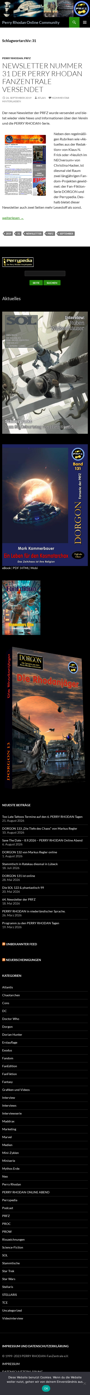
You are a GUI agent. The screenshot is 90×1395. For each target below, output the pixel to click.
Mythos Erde (10, 1168)
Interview (8, 1097)
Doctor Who (10, 1019)
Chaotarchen (11, 995)
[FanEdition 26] (21, 607)
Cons (5, 1003)
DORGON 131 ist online (18, 876)
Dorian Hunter (12, 1034)
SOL (5, 1255)
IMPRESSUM (11, 1364)
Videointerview (12, 1318)
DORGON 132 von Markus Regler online (29, 852)
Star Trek (8, 1271)
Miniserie (8, 1160)
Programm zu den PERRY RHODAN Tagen (30, 923)
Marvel (7, 1137)
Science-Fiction (12, 1247)
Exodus (7, 1050)
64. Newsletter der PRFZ (19, 899)
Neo (5, 1176)
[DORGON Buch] (45, 718)
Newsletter (34, 233)
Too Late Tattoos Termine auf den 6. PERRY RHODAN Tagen (42, 816)
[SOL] (45, 372)
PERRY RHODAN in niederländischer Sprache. (33, 911)
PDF (16, 568)
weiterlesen (13, 218)
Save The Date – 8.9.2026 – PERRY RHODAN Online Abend (42, 840)
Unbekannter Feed (21, 944)
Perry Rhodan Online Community (31, 22)
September (66, 233)
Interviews (9, 1105)
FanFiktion (9, 1074)
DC (4, 1011)
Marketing (9, 1129)
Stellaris (7, 1287)
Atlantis (7, 987)
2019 (8, 233)
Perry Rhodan (12, 58)
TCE (5, 1302)
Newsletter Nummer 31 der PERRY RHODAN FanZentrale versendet (42, 77)
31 (18, 233)
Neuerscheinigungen (23, 960)
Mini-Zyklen (10, 1153)
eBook (6, 568)
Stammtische (11, 1263)
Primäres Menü (85, 22)
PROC (6, 1224)
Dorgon (7, 1026)
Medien (7, 1145)
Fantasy (7, 1082)
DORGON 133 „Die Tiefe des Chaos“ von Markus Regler (39, 828)
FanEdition (9, 1066)
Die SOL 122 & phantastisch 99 (23, 887)
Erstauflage (9, 1042)
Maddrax (8, 1121)
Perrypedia (9, 1200)
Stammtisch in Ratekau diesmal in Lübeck (30, 864)
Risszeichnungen (13, 1239)
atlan (42, 97)
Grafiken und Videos (16, 1090)
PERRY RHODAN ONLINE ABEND (26, 1192)
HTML (25, 568)
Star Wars (8, 1279)
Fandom (7, 1058)
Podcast (7, 1208)
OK (46, 1388)
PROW (7, 1231)
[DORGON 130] (45, 505)
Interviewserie (12, 1113)
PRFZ (27, 58)
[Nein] (84, 1383)
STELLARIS (9, 1294)
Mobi (34, 568)
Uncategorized (12, 1310)
